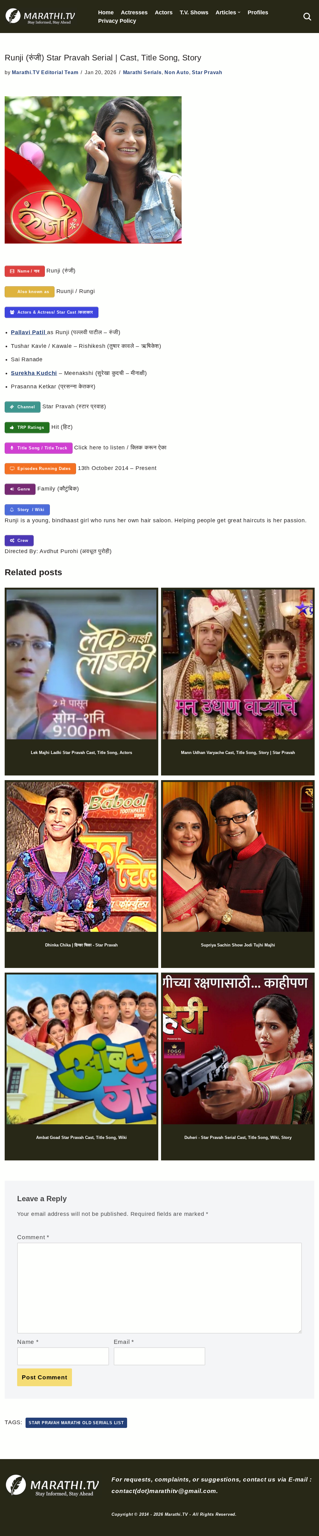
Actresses (134, 12)
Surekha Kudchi (34, 373)
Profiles (258, 12)
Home (106, 12)
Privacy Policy (117, 21)
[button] (239, 12)
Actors (164, 12)
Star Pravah (207, 72)
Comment (33, 1237)
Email (124, 1341)
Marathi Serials (142, 72)
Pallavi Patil (29, 332)
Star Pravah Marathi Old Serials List (76, 1422)
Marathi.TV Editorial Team (45, 72)
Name (28, 1341)
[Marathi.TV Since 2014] (41, 16)
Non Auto (176, 72)
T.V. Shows (194, 12)
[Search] (307, 17)
